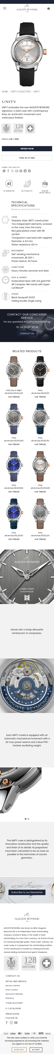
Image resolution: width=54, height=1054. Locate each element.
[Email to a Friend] (16, 171)
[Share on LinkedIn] (25, 171)
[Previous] (6, 54)
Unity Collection (20, 91)
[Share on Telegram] (29, 171)
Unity (37, 91)
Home (5, 91)
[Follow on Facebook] (6, 1023)
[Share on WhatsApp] (4, 171)
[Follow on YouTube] (15, 1023)
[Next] (48, 54)
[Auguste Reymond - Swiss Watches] (27, 8)
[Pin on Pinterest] (20, 171)
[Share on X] (12, 171)
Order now (27, 148)
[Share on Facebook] (8, 171)
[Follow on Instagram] (11, 1023)
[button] (5, 8)
